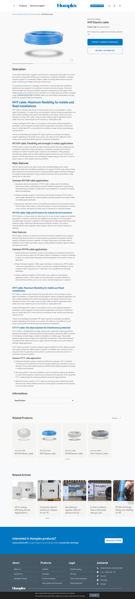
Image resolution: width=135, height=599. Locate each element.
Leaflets (45, 569)
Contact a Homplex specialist (105, 42)
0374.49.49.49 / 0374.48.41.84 (111, 568)
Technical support (37, 6)
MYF (31, 95)
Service (103, 576)
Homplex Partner (20, 578)
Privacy (73, 574)
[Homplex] (67, 6)
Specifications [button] (20, 400)
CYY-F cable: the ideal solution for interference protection (41, 327)
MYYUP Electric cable (24, 453)
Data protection (76, 583)
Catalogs (45, 574)
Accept (94, 595)
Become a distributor (105, 51)
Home (14, 14)
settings (82, 596)
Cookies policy (76, 569)
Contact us (18, 574)
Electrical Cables (35, 14)
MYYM (26, 95)
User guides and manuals (52, 583)
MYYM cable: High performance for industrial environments (42, 212)
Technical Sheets (49, 578)
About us (17, 569)
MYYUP (21, 95)
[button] (14, 6)
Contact (103, 584)
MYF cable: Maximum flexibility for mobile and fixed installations (43, 104)
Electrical (26, 14)
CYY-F (38, 95)
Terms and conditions (78, 578)
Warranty (104, 580)
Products (23, 6)
